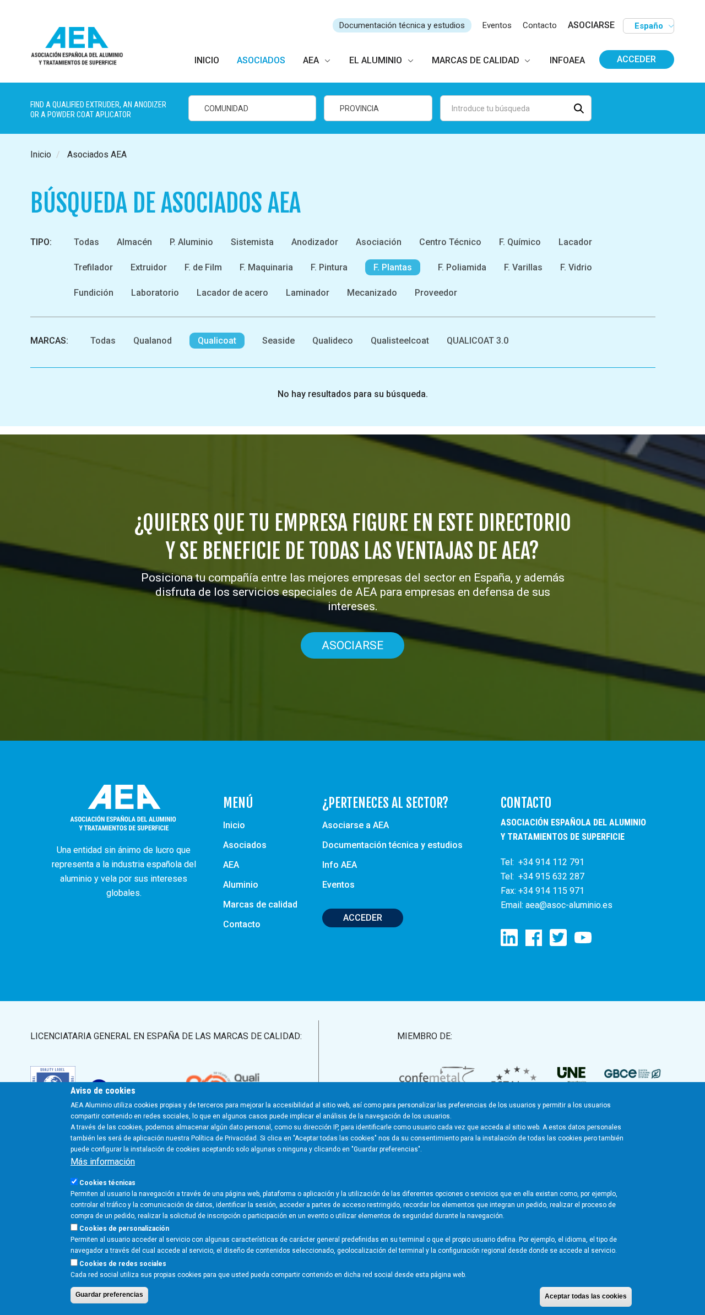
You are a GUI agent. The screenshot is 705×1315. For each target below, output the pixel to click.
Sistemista (252, 242)
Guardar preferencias (109, 1294)
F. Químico (520, 242)
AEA (231, 865)
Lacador (575, 242)
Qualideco (332, 340)
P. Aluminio (191, 242)
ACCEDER (362, 917)
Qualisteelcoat (400, 340)
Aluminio (240, 884)
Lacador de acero (232, 292)
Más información (102, 1161)
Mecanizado (372, 292)
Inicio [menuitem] (206, 60)
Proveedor (436, 292)
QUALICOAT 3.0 (477, 340)
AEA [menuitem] (311, 60)
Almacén (134, 242)
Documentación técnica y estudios (402, 25)
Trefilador (93, 267)
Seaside (278, 340)
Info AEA (339, 865)
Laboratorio (155, 292)
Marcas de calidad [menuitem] (475, 60)
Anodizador (314, 242)
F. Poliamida (462, 267)
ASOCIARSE (591, 25)
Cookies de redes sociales (122, 1263)
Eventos (497, 25)
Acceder (636, 59)
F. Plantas (392, 267)
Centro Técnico (450, 242)
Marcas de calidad (260, 904)
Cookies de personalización (124, 1228)
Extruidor (149, 267)
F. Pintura (329, 267)
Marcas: (49, 340)
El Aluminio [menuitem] (375, 60)
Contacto (540, 25)
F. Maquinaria (266, 267)
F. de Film (203, 267)
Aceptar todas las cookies (586, 1296)
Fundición (93, 292)
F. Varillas (523, 267)
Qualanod (152, 340)
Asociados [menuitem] (261, 60)
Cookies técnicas (107, 1183)
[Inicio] (82, 46)
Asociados (245, 845)
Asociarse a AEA (355, 825)
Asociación (379, 242)
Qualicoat (217, 340)
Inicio (40, 154)
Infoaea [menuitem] (567, 60)
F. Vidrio (576, 267)
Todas (86, 242)
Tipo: (41, 242)
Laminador (307, 292)
